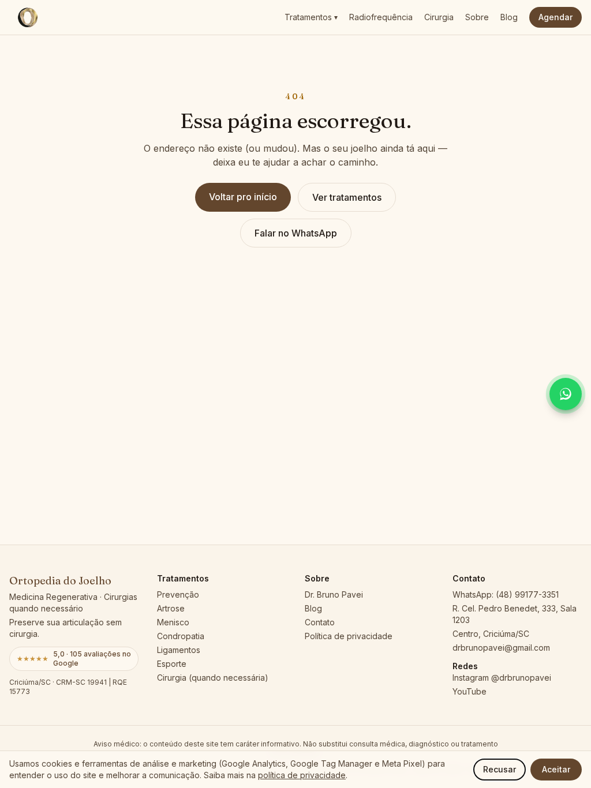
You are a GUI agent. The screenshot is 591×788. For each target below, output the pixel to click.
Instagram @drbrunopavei (501, 677)
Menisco (173, 622)
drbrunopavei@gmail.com (501, 647)
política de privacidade (302, 775)
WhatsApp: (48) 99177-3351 (505, 594)
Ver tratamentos (346, 197)
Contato (320, 622)
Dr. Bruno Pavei (334, 594)
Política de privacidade (348, 636)
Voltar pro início (243, 196)
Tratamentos (311, 17)
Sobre (477, 17)
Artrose (171, 608)
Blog (509, 17)
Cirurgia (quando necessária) (212, 677)
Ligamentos (178, 650)
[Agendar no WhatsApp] (565, 394)
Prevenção (178, 594)
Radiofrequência (381, 17)
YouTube (469, 691)
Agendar (555, 17)
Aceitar (556, 769)
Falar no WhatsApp (296, 233)
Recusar (499, 769)
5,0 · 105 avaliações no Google (74, 658)
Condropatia (180, 636)
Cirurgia (439, 17)
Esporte (171, 664)
